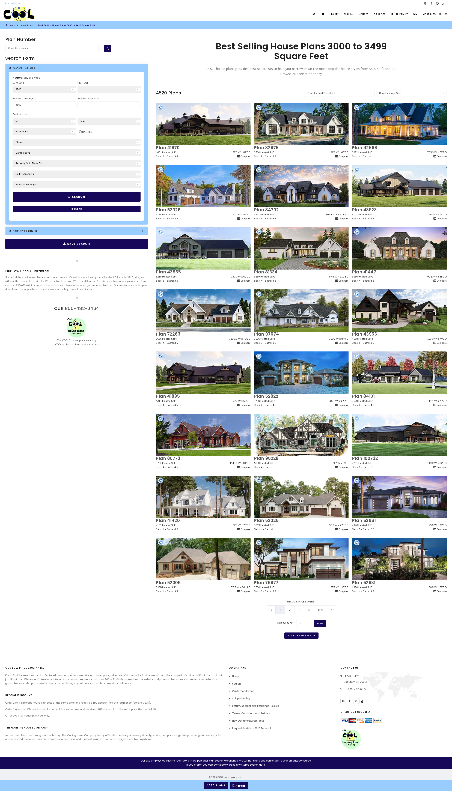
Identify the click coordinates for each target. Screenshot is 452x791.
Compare (245, 156)
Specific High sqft (89, 98)
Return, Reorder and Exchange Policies (255, 706)
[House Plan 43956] (399, 310)
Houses (363, 14)
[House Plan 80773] (203, 435)
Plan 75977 (266, 583)
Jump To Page (285, 623)
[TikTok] (444, 3)
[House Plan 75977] (301, 559)
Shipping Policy (241, 698)
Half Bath (88, 132)
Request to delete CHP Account (251, 728)
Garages (379, 14)
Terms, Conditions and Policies (251, 713)
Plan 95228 (266, 458)
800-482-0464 (14, 3)
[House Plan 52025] (203, 186)
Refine (240, 786)
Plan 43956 (364, 334)
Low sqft (18, 83)
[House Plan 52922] (301, 372)
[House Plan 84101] (399, 372)
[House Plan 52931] (399, 559)
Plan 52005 (168, 583)
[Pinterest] (425, 3)
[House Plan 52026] (301, 497)
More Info (429, 14)
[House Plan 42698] (399, 124)
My (336, 14)
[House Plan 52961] (399, 497)
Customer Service (243, 691)
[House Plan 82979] (301, 124)
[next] (331, 609)
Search (348, 14)
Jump (320, 623)
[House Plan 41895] (203, 372)
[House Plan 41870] (203, 124)
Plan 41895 (168, 396)
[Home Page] (323, 14)
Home (11, 25)
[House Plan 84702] (301, 186)
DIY (415, 14)
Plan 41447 (364, 272)
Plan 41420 (168, 520)
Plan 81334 (266, 272)
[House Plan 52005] (203, 559)
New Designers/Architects (248, 721)
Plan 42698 (364, 148)
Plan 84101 (363, 396)
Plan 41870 (168, 148)
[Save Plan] (160, 107)
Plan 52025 (168, 210)
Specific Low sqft (24, 98)
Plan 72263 (168, 334)
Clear (77, 208)
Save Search (78, 244)
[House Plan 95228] (301, 435)
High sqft (84, 83)
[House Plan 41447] (399, 248)
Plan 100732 (365, 458)
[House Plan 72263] (203, 310)
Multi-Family (399, 14)
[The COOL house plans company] (76, 327)
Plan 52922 (266, 396)
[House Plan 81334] (301, 248)
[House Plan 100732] (399, 435)
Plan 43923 (364, 210)
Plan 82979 (266, 148)
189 (320, 610)
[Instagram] (437, 3)
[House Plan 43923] (399, 186)
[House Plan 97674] (301, 310)
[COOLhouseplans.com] (18, 14)
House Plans (26, 25)
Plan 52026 (266, 520)
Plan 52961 (364, 520)
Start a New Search (301, 635)
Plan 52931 (363, 583)
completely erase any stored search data (239, 764)
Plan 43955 (168, 272)
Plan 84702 (266, 210)
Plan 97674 (266, 334)
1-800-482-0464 (356, 689)
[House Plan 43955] (203, 248)
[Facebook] (431, 3)
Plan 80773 (168, 458)
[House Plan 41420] (203, 497)
